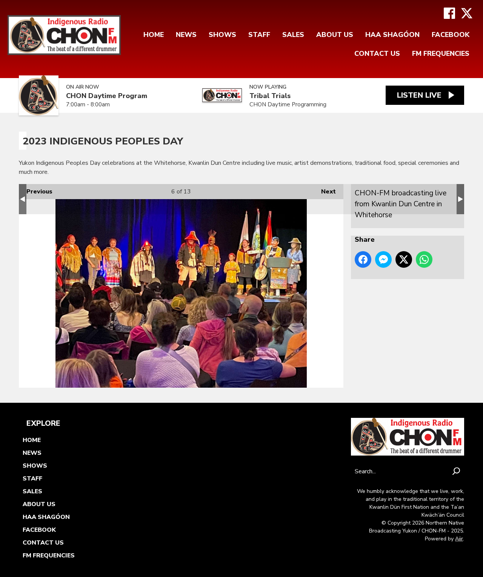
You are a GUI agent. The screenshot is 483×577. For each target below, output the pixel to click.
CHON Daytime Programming (287, 104)
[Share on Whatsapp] (424, 259)
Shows (222, 34)
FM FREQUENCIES (440, 53)
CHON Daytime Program (106, 96)
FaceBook (450, 34)
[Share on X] (403, 259)
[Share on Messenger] (383, 259)
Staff (259, 34)
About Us (334, 34)
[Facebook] (449, 13)
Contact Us (377, 53)
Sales (293, 34)
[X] (466, 13)
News (186, 34)
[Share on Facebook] (363, 259)
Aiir (459, 538)
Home (153, 34)
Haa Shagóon (392, 34)
